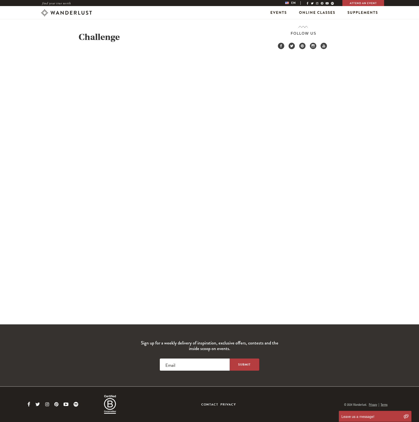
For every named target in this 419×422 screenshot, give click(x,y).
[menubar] (295, 3)
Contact (209, 404)
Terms (384, 404)
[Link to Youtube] (66, 404)
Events (278, 12)
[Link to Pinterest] (56, 404)
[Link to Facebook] (28, 404)
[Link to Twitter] (37, 404)
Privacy (228, 404)
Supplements (362, 12)
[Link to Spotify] (75, 404)
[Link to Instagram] (47, 404)
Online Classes (317, 12)
